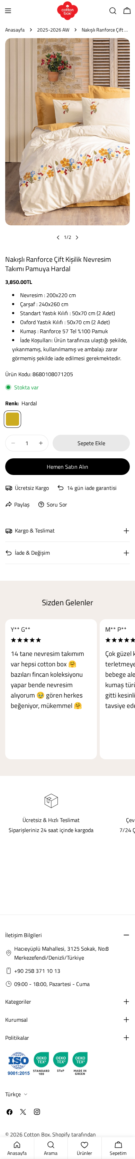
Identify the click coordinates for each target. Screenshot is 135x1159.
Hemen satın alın (67, 466)
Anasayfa (15, 30)
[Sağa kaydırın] (76, 237)
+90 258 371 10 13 (37, 971)
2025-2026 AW (53, 30)
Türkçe (13, 1094)
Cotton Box (37, 1134)
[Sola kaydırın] (58, 237)
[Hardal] (12, 419)
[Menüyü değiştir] (8, 11)
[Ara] (113, 11)
